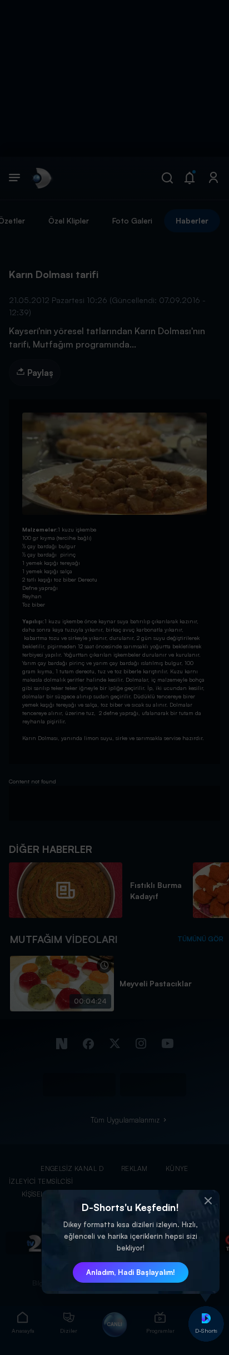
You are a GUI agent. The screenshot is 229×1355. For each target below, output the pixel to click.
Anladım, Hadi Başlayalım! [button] (130, 1272)
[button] (208, 1201)
